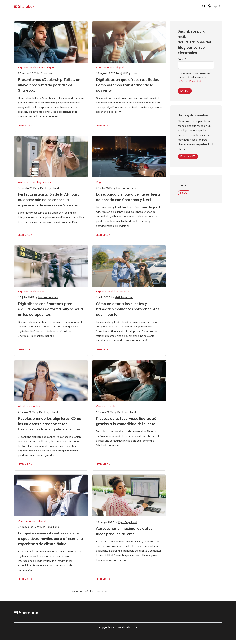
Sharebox (46, 73)
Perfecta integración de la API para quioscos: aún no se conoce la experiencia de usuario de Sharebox (49, 199)
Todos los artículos (82, 591)
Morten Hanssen (126, 188)
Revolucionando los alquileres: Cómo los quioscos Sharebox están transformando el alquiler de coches (49, 423)
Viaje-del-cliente (106, 406)
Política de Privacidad (189, 81)
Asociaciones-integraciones (34, 182)
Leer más (24, 125)
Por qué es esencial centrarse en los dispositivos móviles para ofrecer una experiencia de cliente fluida (50, 538)
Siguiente (102, 591)
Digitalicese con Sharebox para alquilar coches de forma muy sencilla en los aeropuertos (50, 309)
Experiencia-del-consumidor (112, 291)
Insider (184, 193)
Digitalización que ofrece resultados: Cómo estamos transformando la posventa (128, 85)
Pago (99, 182)
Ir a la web (188, 156)
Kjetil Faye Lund (129, 73)
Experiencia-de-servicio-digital (36, 67)
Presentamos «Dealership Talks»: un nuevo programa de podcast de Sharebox (49, 85)
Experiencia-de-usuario (31, 291)
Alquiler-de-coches (29, 406)
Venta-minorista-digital (110, 67)
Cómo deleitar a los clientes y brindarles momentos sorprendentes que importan (127, 309)
